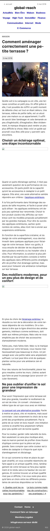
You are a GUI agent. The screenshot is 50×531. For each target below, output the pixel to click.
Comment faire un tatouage (24, 512)
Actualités (8, 12)
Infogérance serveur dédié (24, 522)
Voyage (6, 18)
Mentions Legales (24, 517)
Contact (18, 507)
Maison (30, 12)
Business (40, 12)
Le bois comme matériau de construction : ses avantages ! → (37, 490)
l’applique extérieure (34, 197)
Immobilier (30, 18)
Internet (29, 23)
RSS (46, 527)
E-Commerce (24, 28)
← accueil (8, 4)
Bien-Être (20, 12)
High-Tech (17, 18)
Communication (15, 23)
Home (27, 507)
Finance (42, 18)
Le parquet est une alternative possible (21, 410)
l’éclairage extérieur (31, 319)
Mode (38, 23)
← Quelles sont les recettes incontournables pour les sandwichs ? (13, 490)
